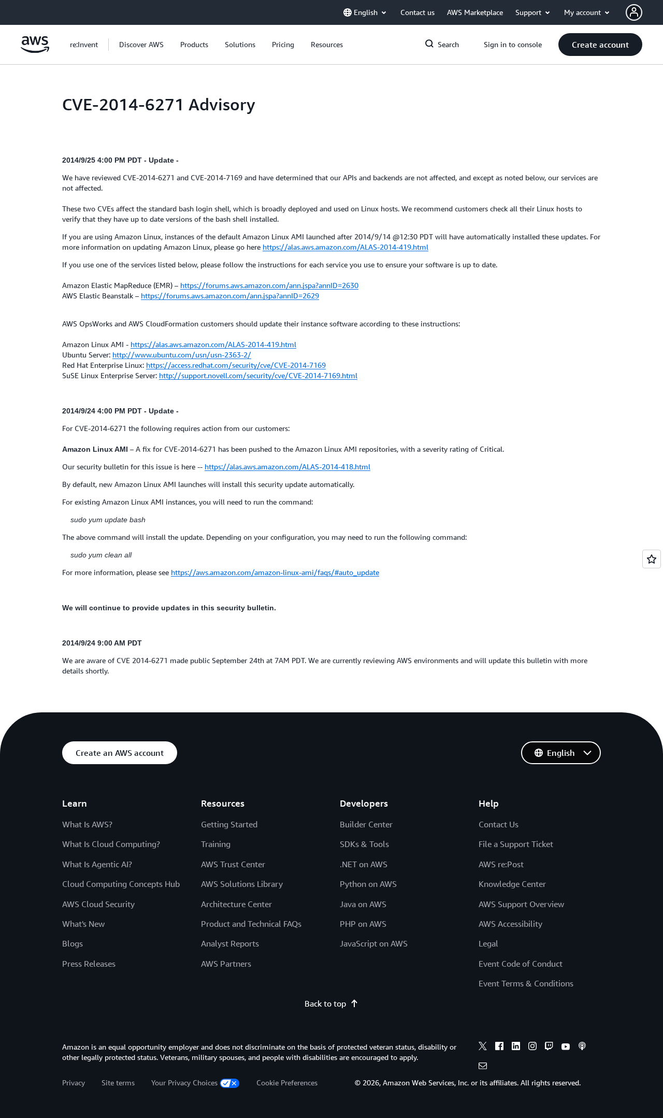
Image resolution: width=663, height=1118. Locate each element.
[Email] (483, 1067)
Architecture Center (236, 904)
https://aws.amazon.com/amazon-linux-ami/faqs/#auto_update (275, 572)
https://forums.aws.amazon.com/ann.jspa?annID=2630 (269, 285)
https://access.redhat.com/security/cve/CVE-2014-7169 (236, 365)
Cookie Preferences (287, 1082)
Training (215, 844)
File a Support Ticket (516, 844)
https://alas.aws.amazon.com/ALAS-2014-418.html (287, 466)
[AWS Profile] (634, 12)
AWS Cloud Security (98, 904)
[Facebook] (499, 1047)
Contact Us (498, 824)
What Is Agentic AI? (97, 864)
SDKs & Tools (364, 844)
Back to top (325, 1003)
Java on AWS (363, 904)
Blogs (72, 943)
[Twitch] (549, 1047)
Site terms (118, 1082)
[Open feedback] (651, 559)
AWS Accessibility (510, 924)
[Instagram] (532, 1047)
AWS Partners (226, 963)
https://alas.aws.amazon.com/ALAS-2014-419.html (345, 246)
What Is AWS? (87, 824)
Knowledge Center (512, 884)
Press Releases (89, 963)
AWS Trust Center (233, 864)
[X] (483, 1047)
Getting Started (229, 824)
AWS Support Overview (521, 904)
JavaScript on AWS (374, 943)
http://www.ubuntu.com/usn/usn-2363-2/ (181, 354)
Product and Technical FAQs (251, 924)
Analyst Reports (230, 943)
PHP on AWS (363, 924)
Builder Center (366, 824)
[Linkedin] (516, 1047)
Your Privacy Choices (184, 1082)
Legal (488, 943)
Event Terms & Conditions (526, 983)
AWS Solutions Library (242, 884)
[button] (141, 44)
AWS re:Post (501, 864)
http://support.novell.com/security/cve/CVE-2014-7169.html (258, 375)
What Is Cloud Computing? (111, 844)
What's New (83, 924)
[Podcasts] (582, 1047)
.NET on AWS (363, 864)
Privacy (73, 1082)
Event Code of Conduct (521, 963)
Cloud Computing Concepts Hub (121, 884)
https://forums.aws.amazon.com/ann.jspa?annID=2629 (230, 295)
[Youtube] (565, 1047)
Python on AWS (368, 884)
